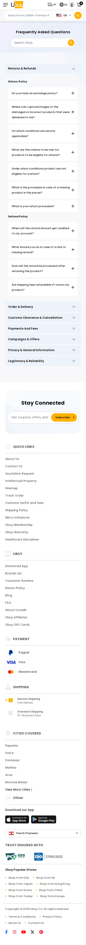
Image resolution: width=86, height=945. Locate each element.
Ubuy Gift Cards (17, 625)
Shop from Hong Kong (55, 884)
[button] (53, 4)
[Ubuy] (17, 4)
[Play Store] (43, 820)
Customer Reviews (19, 581)
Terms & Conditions (22, 917)
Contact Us (14, 466)
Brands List (13, 573)
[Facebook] (8, 932)
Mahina (10, 767)
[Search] (78, 15)
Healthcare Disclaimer (22, 539)
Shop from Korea (20, 890)
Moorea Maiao (16, 782)
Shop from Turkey (20, 896)
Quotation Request (19, 473)
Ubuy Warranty (16, 532)
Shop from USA (18, 878)
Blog (8, 595)
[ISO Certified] (46, 856)
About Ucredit (16, 610)
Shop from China (50, 890)
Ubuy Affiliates (16, 617)
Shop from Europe (52, 896)
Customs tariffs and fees (24, 503)
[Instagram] (16, 932)
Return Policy (15, 588)
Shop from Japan (20, 884)
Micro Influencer (17, 517)
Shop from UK (45, 878)
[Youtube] (25, 932)
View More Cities (18, 789)
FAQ (8, 603)
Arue (8, 775)
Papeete (11, 745)
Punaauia (12, 760)
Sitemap (11, 488)
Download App (16, 566)
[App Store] (17, 820)
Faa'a (9, 753)
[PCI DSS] (15, 856)
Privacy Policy (52, 917)
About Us (12, 459)
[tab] (43, 68)
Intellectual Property (21, 481)
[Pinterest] (43, 932)
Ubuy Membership (19, 525)
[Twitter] (34, 932)
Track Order (14, 495)
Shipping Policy (16, 510)
